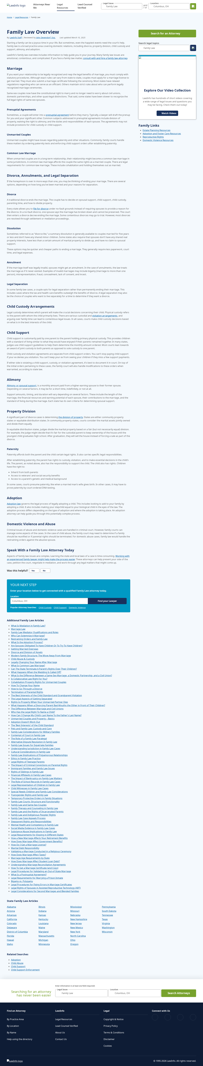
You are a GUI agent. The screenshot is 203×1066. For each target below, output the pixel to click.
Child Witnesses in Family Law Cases (29, 788)
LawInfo (59, 1010)
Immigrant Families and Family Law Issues (33, 768)
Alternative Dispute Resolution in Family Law (34, 741)
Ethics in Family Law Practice (26, 758)
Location (14, 596)
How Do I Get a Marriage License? (28, 844)
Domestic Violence (77, 607)
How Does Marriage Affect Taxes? (28, 854)
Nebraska (75, 915)
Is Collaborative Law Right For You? (29, 678)
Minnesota (44, 944)
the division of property (70, 417)
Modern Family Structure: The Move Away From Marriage (41, 655)
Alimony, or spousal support (21, 385)
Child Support (60, 607)
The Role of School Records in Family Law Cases (35, 781)
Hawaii (10, 940)
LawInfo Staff (16, 37)
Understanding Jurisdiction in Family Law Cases (35, 748)
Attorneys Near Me (41, 6)
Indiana (42, 911)
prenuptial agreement (57, 114)
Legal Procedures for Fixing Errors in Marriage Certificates (41, 884)
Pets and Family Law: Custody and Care (31, 728)
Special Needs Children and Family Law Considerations (39, 791)
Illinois (42, 906)
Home (9, 17)
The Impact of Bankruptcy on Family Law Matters (36, 778)
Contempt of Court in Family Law (28, 735)
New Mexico (76, 927)
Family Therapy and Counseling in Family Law (34, 808)
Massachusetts (46, 935)
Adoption (16, 959)
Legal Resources (66, 6)
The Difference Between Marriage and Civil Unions (37, 708)
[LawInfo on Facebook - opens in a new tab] (155, 1017)
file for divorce (40, 208)
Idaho (10, 944)
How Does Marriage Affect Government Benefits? (37, 841)
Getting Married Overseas (24, 648)
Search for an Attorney (165, 33)
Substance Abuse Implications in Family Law (34, 831)
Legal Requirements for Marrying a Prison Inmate (37, 877)
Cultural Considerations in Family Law (30, 751)
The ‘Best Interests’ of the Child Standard (32, 725)
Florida (10, 935)
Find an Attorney (16, 1010)
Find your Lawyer (107, 600)
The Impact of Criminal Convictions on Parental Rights (39, 765)
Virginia (106, 923)
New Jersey (76, 923)
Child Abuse (17, 963)
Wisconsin (107, 931)
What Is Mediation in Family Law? (28, 625)
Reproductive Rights (153, 136)
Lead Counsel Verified (85, 6)
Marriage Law (18, 629)
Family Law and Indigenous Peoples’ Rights (33, 814)
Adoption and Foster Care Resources (162, 133)
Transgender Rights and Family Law (29, 794)
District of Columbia (17, 931)
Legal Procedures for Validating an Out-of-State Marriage (41, 871)
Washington (108, 927)
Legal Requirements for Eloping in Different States (37, 834)
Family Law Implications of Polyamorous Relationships (39, 755)
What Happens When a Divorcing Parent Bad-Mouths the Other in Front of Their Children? (58, 705)
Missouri (74, 911)
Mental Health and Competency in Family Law (34, 824)
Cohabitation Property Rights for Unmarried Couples (38, 682)
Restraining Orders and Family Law (29, 639)
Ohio (72, 940)
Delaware (12, 927)
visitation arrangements (104, 315)
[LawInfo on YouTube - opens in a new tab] (180, 1017)
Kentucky (43, 919)
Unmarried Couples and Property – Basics (33, 718)
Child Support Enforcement (25, 969)
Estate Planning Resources (156, 130)
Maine (42, 927)
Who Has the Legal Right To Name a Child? (33, 712)
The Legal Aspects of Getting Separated (31, 698)
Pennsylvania (109, 906)
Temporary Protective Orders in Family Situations (36, 798)
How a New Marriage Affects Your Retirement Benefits (39, 838)
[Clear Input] (139, 6)
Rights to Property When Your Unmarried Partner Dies (39, 702)
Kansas (42, 915)
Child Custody (45, 607)
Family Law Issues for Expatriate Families (32, 745)
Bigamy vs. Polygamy (22, 881)
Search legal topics (149, 43)
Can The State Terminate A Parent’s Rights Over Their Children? (44, 668)
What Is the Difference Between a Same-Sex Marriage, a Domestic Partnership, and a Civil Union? (61, 675)
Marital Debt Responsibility (25, 848)
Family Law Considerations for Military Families (35, 731)
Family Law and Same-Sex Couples (29, 804)
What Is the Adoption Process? (27, 642)
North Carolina (78, 935)
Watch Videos (169, 113)
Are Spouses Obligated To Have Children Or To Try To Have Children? (46, 645)
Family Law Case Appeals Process (28, 818)
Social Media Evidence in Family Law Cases (33, 828)
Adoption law (14, 503)
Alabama (11, 906)
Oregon (74, 944)
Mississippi (76, 906)
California (12, 919)
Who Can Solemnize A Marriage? (28, 635)
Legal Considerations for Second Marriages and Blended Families (45, 891)
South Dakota (109, 911)
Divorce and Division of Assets (27, 652)
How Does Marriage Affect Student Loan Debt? (35, 861)
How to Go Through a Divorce (26, 688)
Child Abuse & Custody (23, 658)
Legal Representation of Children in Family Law (35, 785)
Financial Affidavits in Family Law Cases (31, 775)
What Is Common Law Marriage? (28, 665)
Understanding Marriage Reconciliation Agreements (38, 864)
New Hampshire (78, 919)
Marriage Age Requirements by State (30, 858)
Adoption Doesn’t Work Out (25, 721)
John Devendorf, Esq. (46, 37)
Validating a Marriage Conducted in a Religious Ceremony (41, 851)
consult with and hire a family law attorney (105, 58)
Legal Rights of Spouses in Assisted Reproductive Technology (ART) (46, 887)
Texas (105, 919)
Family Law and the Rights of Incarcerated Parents (37, 811)
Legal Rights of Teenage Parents (28, 761)
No (44, 570)
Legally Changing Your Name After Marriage (34, 662)
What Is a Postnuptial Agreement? (29, 874)
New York (75, 931)
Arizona (11, 911)
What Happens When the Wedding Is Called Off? (36, 672)
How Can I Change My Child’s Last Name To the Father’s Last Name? (46, 715)
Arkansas (12, 915)
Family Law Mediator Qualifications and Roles (34, 632)
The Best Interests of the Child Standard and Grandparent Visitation (46, 695)
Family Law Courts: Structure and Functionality (35, 801)
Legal (107, 1010)
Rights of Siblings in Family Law (27, 771)
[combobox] (121, 6)
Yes (33, 570)
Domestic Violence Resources (158, 140)
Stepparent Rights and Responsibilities (31, 821)
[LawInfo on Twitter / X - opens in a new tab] (168, 1017)
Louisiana (43, 923)
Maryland (43, 931)
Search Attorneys (179, 993)
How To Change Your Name (25, 685)
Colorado (12, 923)
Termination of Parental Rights (27, 692)
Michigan (43, 940)
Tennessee (107, 915)
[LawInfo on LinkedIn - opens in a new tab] (193, 1017)
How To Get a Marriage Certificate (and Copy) (34, 868)
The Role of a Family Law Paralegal (29, 738)
